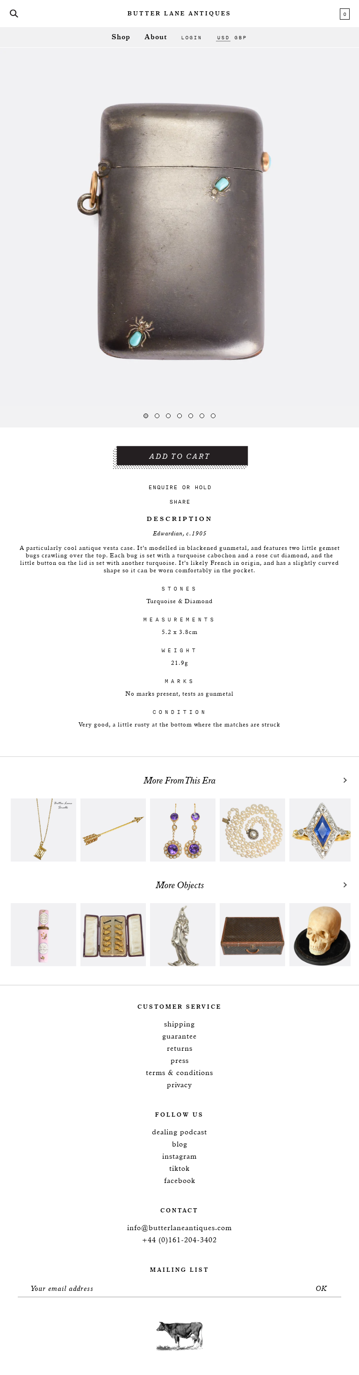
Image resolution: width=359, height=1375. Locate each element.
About (155, 37)
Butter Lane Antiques (179, 14)
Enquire (163, 487)
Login (191, 37)
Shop (121, 37)
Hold (202, 487)
